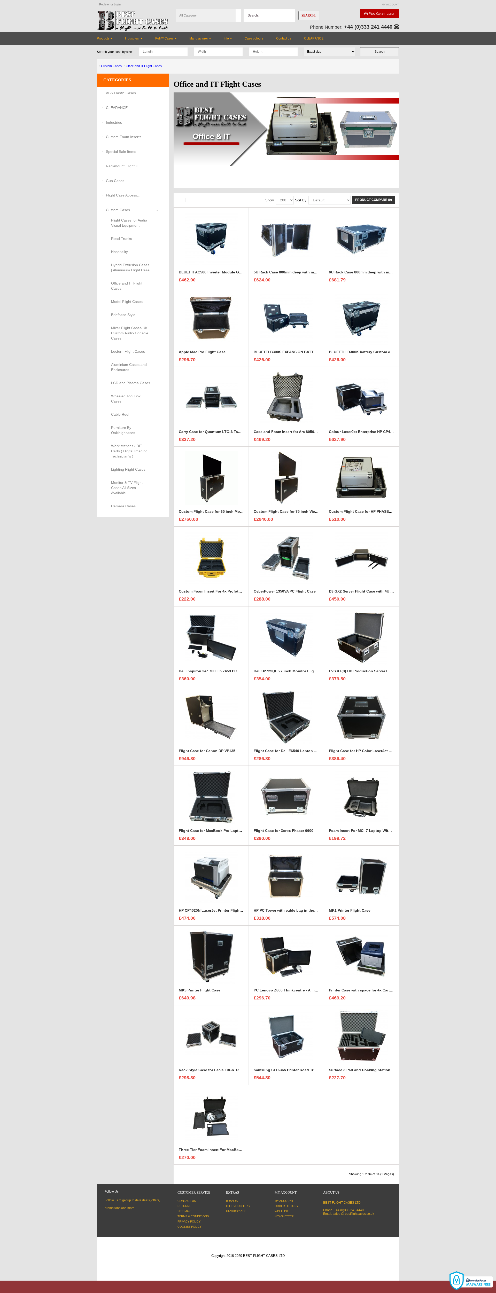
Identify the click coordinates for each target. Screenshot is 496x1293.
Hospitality (119, 252)
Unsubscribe (236, 1211)
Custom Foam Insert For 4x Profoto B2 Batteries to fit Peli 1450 (234, 591)
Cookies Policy (189, 1226)
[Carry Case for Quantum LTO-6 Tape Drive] (211, 398)
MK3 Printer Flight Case (199, 990)
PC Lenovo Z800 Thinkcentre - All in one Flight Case (300, 990)
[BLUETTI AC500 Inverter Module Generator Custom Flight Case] (211, 238)
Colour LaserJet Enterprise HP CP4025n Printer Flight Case (380, 432)
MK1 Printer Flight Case (349, 910)
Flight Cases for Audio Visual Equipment (129, 222)
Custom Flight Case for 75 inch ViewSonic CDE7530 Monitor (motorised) (317, 511)
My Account (284, 1200)
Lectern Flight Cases (128, 351)
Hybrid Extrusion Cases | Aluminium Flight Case (130, 267)
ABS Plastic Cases (121, 93)
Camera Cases (123, 506)
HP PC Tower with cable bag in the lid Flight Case (297, 910)
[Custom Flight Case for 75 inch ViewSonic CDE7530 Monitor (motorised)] (286, 477)
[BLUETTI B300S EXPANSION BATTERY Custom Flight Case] (286, 318)
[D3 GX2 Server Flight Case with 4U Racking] (361, 557)
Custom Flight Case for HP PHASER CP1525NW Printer (376, 511)
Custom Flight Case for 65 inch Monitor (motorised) (224, 511)
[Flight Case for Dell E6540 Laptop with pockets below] (286, 717)
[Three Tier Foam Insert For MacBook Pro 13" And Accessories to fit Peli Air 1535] (211, 1116)
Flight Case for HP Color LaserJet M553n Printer (371, 751)
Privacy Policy (188, 1221)
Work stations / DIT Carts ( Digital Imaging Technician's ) (129, 451)
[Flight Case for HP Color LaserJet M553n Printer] (361, 717)
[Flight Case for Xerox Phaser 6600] (286, 797)
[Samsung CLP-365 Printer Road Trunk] (286, 1036)
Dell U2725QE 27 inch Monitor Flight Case (290, 671)
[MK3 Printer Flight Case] (211, 956)
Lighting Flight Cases (128, 469)
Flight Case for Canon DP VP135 (207, 751)
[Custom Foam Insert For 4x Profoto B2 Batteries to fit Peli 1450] (211, 557)
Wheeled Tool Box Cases (126, 398)
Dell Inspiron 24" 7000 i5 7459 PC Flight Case (218, 671)
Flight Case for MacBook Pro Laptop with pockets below (228, 831)
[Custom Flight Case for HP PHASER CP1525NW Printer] (361, 477)
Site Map (183, 1211)
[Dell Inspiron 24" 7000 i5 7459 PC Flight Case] (211, 637)
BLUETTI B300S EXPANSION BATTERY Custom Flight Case (305, 352)
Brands (232, 1200)
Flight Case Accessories (124, 195)
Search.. (308, 15)
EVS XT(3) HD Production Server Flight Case (367, 671)
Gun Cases (115, 181)
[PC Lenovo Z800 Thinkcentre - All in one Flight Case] (286, 956)
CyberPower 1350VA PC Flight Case (285, 591)
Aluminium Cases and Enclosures (129, 367)
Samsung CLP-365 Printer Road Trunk (287, 1070)
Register (104, 4)
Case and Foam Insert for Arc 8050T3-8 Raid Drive (297, 432)
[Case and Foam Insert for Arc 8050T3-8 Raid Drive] (286, 398)
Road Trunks (121, 238)
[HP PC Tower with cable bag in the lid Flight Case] (286, 876)
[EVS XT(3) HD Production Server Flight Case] (361, 637)
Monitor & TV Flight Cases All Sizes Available (127, 487)
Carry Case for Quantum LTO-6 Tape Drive (215, 432)
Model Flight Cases (127, 301)
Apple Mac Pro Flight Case (202, 352)
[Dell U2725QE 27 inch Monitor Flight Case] (286, 637)
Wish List (282, 1211)
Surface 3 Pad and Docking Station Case (364, 1070)
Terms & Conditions (193, 1216)
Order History (286, 1206)
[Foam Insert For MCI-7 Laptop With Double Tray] (361, 797)
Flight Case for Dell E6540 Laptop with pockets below (301, 751)
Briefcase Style (123, 315)
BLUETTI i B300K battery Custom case (362, 352)
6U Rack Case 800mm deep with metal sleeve (368, 272)
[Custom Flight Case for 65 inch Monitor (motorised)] (211, 477)
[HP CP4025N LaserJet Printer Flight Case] (211, 876)
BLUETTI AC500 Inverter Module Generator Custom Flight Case (234, 272)
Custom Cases (111, 66)
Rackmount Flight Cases (124, 166)
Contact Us (186, 1200)
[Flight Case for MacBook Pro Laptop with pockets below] (211, 797)
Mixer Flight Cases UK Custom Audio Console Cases (129, 333)
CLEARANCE (117, 108)
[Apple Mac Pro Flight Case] (211, 318)
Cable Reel (120, 414)
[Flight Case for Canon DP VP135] (211, 717)
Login (117, 4)
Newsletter (284, 1216)
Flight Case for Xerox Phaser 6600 (283, 831)
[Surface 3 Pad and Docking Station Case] (361, 1036)
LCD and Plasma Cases (130, 383)
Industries (114, 122)
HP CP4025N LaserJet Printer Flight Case (215, 910)
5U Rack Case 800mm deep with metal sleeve (293, 272)
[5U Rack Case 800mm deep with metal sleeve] (286, 238)
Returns (184, 1206)
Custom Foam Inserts (123, 137)
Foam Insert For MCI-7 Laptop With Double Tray (371, 831)
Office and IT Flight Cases (144, 66)
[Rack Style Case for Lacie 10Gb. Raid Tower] (211, 1036)
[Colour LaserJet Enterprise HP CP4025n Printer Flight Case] (361, 398)
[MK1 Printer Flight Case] (361, 876)
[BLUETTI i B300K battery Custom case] (361, 318)
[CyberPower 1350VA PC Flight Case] (286, 557)
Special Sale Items (121, 151)
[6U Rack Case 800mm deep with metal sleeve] (361, 238)
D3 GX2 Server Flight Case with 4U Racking (367, 591)
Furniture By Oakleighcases (123, 430)
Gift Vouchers (238, 1206)
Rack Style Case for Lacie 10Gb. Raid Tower (217, 1070)
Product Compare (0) (373, 200)
